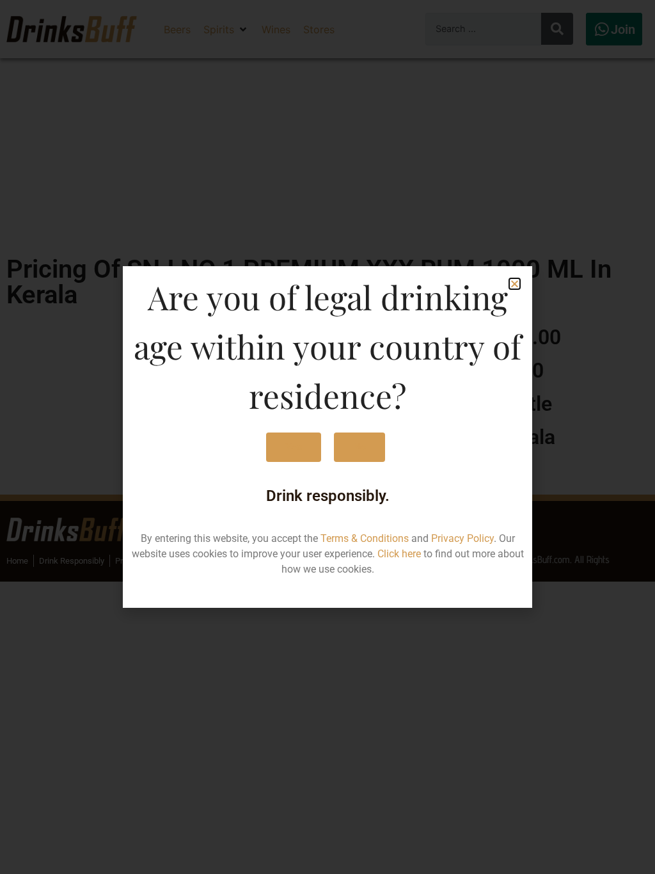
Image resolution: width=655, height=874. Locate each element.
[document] (327, 437)
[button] (514, 284)
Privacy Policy (462, 538)
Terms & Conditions (364, 538)
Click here (399, 554)
